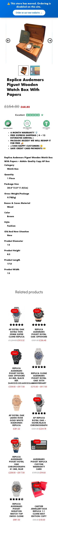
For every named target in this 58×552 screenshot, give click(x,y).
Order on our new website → (29, 12)
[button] (16, 324)
